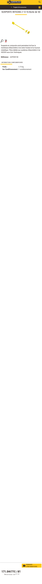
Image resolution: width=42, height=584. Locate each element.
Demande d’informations (31, 565)
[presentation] (21, 62)
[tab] (21, 62)
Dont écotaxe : (9, 574)
